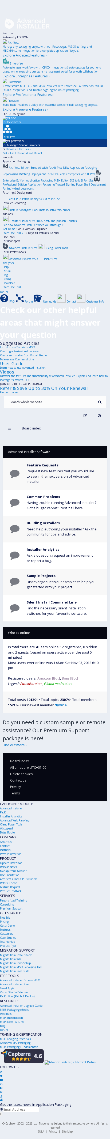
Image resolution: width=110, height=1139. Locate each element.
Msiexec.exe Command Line (17, 359)
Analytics (8, 263)
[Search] (100, 402)
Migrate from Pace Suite (14, 971)
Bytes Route (7, 832)
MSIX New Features (12, 1022)
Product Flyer (8, 946)
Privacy (53, 1131)
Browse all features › (18, 149)
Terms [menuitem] (15, 793)
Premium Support (11, 908)
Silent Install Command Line (52, 602)
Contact (5, 846)
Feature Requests (42, 465)
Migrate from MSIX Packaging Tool (21, 967)
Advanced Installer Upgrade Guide (21, 1006)
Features (8, 33)
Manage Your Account (13, 871)
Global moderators (58, 683)
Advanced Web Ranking (14, 820)
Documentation (9, 875)
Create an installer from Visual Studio (23, 355)
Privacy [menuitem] (15, 787)
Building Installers (43, 523)
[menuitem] (99, 416)
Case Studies (8, 938)
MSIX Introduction (11, 1018)
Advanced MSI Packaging (15, 1043)
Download (9, 283)
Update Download (11, 863)
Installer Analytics (43, 549)
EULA (40, 1131)
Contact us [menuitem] (18, 780)
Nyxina (60, 705)
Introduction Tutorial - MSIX (17, 347)
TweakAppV (7, 988)
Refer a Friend (8, 883)
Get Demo (9, 229)
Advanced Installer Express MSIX (20, 980)
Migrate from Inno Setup (15, 963)
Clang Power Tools (11, 824)
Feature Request (10, 887)
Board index (19, 761)
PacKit (3, 812)
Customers (6, 934)
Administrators (31, 683)
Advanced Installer (11, 808)
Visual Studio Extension (15, 992)
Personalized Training (13, 900)
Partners (5, 850)
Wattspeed (6, 828)
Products (8, 157)
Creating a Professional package (19, 351)
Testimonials (7, 942)
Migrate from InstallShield (16, 955)
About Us (5, 842)
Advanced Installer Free (14, 984)
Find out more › (9, 392)
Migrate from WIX (10, 959)
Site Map (67, 1131)
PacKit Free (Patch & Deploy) (17, 996)
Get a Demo (7, 925)
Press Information (11, 854)
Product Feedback (11, 891)
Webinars (5, 1014)
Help (6, 267)
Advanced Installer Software (29, 452)
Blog (5, 275)
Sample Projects (41, 575)
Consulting (7, 904)
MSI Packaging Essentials (15, 1039)
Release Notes (8, 867)
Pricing (7, 279)
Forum (7, 271)
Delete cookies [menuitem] (21, 774)
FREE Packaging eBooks (14, 1010)
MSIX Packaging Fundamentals (19, 1047)
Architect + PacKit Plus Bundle (18, 879)
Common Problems (43, 496)
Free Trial (5, 917)
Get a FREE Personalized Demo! (22, 153)
